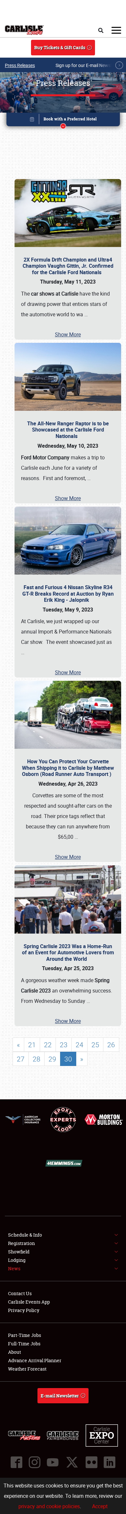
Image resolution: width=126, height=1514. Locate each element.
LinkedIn (109, 1462)
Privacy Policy (23, 1310)
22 (48, 1044)
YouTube (52, 1462)
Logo (24, 30)
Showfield (18, 1252)
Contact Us (20, 1293)
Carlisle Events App (29, 1302)
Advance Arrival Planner (34, 1360)
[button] (63, 120)
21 (32, 1044)
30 (68, 1058)
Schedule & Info (25, 1235)
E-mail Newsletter (60, 1396)
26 (111, 1044)
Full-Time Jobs (24, 1343)
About (14, 1352)
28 (36, 1058)
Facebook (16, 1462)
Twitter (72, 1462)
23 (64, 1044)
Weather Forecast (27, 1369)
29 (52, 1058)
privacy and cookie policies (49, 1506)
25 (95, 1044)
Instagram (34, 1462)
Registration (21, 1243)
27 (21, 1058)
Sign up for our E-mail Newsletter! (89, 65)
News (14, 1268)
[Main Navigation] (116, 30)
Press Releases (20, 65)
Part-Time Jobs (24, 1335)
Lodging (17, 1260)
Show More (68, 334)
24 (79, 1044)
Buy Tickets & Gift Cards (59, 47)
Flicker (91, 1462)
